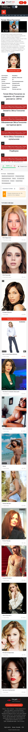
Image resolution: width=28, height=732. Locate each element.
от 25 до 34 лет (20, 178)
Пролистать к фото (14, 70)
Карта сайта (7, 727)
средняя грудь (19, 180)
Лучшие (5, 6)
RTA (23, 727)
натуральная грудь (20, 176)
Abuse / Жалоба (16, 727)
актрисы (12, 180)
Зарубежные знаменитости (8, 176)
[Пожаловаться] (2, 169)
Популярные (6, 7)
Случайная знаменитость (14, 705)
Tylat (5, 721)
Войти (25, 2)
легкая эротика (5, 180)
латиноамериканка (6, 183)
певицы (14, 178)
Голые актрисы (10, 173)
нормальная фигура (6, 178)
